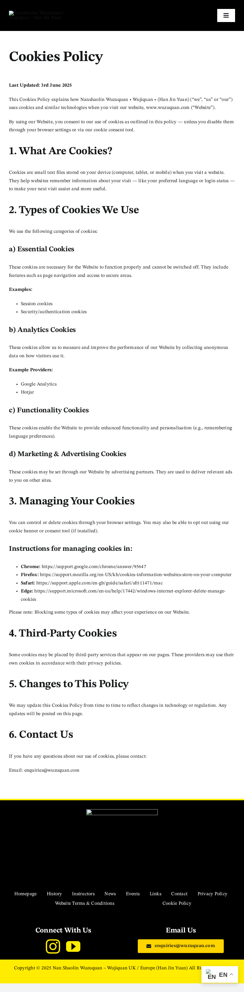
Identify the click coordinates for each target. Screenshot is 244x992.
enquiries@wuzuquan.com (51, 770)
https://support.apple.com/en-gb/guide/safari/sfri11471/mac (99, 583)
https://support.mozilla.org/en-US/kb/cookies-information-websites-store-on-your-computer (136, 575)
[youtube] (73, 946)
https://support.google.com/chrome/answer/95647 (94, 566)
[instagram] (53, 946)
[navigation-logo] (43, 13)
